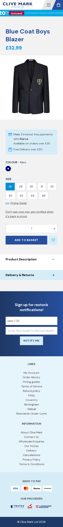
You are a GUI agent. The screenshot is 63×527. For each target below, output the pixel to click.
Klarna (24, 139)
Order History (31, 377)
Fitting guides (31, 382)
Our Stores (31, 446)
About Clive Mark (32, 432)
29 (20, 186)
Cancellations (31, 455)
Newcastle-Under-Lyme (31, 413)
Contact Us (31, 437)
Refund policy (31, 391)
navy (8, 168)
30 (31, 186)
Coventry (32, 400)
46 (44, 195)
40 (10, 195)
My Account (31, 373)
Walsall (31, 409)
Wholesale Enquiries (31, 441)
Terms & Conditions (31, 464)
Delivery (31, 450)
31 (42, 186)
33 (52, 186)
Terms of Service (31, 386)
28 (10, 186)
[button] (49, 4)
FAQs (31, 395)
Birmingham (31, 404)
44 (32, 195)
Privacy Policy (31, 459)
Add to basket (26, 240)
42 (21, 195)
